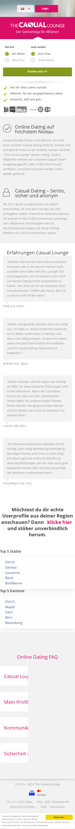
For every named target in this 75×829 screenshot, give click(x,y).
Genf (8, 612)
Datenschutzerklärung (24, 807)
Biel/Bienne (13, 583)
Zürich (10, 562)
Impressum (57, 807)
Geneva (11, 567)
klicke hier (59, 522)
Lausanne (12, 572)
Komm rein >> (37, 71)
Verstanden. (59, 817)
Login (45, 8)
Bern (8, 617)
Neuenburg (13, 623)
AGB (47, 802)
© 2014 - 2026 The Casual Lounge (37, 784)
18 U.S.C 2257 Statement (20, 802)
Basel (9, 578)
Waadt (10, 607)
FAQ (39, 802)
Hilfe (44, 807)
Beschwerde (60, 802)
